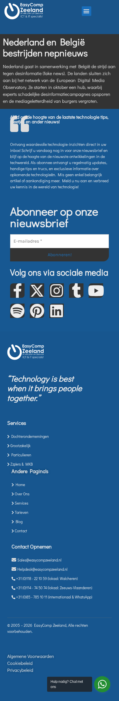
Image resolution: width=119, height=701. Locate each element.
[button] (86, 11)
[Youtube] (96, 290)
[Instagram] (56, 290)
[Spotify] (17, 311)
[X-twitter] (37, 290)
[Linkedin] (56, 311)
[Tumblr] (76, 290)
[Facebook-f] (17, 290)
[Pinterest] (37, 311)
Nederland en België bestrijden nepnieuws (45, 47)
